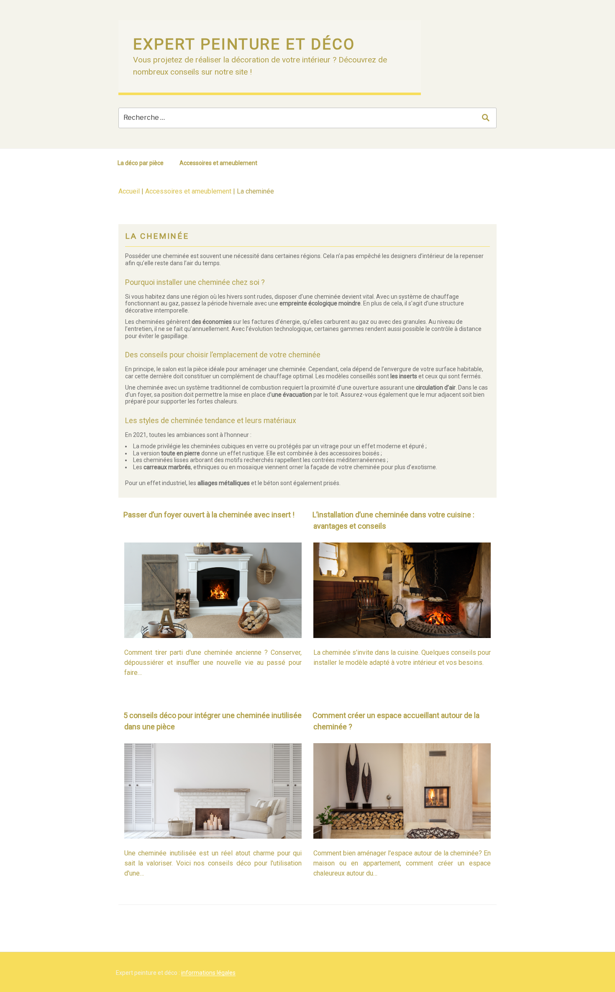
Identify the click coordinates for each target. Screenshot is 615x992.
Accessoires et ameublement (218, 163)
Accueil (129, 191)
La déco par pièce (141, 163)
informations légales (208, 972)
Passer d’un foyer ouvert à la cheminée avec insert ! (209, 514)
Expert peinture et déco (244, 44)
